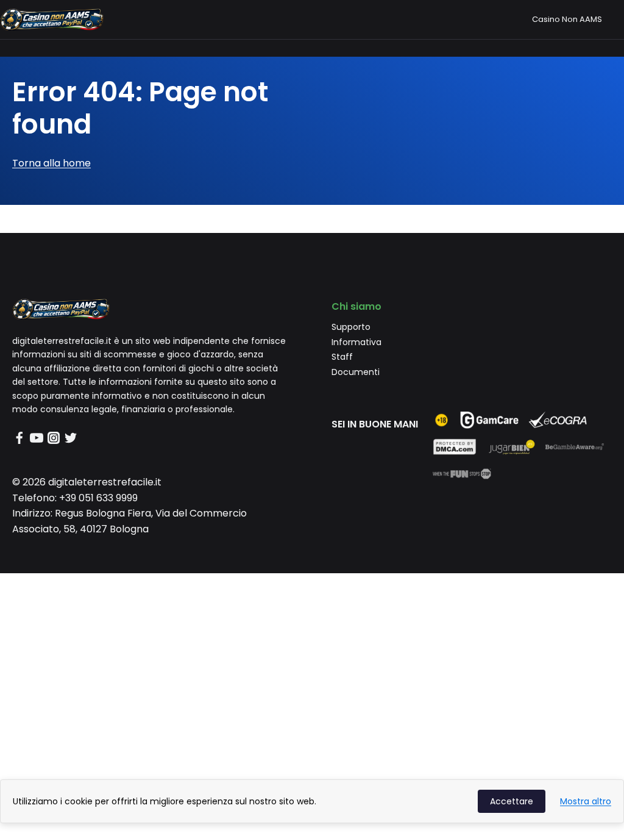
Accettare (511, 801)
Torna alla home (51, 163)
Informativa (356, 342)
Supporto (351, 327)
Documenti (356, 372)
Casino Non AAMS (567, 19)
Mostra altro (585, 801)
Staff (342, 357)
